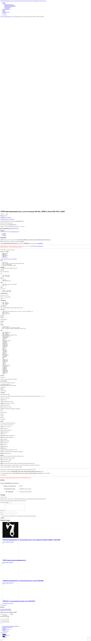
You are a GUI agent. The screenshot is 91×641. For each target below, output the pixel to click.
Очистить (17, 228)
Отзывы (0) (5, 235)
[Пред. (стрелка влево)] (0, 640)
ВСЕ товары (7, 8)
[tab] (47, 233)
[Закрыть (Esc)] (0, 639)
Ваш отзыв (2, 510)
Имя (1, 512)
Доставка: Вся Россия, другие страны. (7, 219)
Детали (4, 234)
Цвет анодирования (4, 228)
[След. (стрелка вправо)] (1, 640)
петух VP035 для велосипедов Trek (37, 246)
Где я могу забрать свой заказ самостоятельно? (11, 626)
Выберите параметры (9, 562)
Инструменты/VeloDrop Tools (10, 6)
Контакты (4, 13)
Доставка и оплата (6, 12)
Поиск (12, 614)
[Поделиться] (1, 639)
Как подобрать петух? (6, 9)
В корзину (2, 230)
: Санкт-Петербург (5, 217)
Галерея (4, 11)
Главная (4, 2)
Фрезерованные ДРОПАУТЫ (10, 5)
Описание (4, 233)
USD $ (4, 637)
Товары (4, 3)
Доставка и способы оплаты (8, 627)
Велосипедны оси (8, 7)
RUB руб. (6, 635)
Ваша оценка (3, 502)
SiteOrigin (3, 632)
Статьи (4, 10)
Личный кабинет (6, 630)
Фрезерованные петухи (9, 4)
